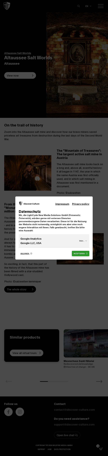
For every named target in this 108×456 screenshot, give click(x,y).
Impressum (62, 203)
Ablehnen (25, 253)
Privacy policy (80, 203)
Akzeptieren (79, 253)
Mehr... (82, 241)
